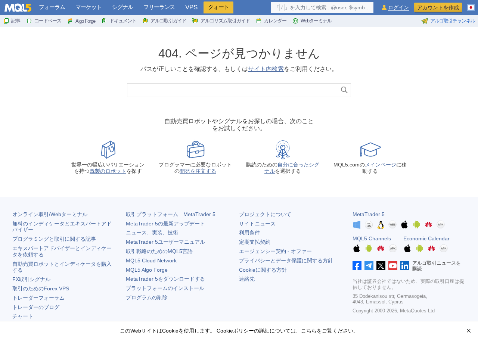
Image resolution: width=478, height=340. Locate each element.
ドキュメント (122, 21)
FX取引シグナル (31, 279)
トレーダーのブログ (35, 307)
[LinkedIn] (404, 265)
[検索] (344, 90)
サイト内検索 (266, 69)
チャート (22, 316)
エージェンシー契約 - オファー (275, 251)
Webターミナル (316, 21)
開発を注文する (198, 171)
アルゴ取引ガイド (168, 21)
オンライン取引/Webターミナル (49, 214)
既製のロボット (108, 171)
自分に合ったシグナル (291, 168)
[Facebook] (357, 265)
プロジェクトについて (265, 214)
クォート (218, 7)
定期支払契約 (254, 242)
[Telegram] (368, 265)
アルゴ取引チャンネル (452, 21)
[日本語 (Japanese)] (471, 4)
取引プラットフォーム (170, 214)
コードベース (47, 21)
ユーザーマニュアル (165, 242)
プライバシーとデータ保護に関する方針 (286, 260)
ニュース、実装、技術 (152, 232)
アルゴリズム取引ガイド (225, 21)
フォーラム (52, 7)
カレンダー (275, 21)
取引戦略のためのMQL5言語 (159, 251)
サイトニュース (257, 224)
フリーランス (159, 7)
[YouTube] (392, 265)
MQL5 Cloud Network (151, 260)
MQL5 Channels (372, 238)
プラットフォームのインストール (165, 288)
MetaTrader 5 (369, 214)
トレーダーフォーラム (38, 298)
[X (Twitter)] (380, 265)
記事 (15, 21)
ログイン (398, 7)
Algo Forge (85, 21)
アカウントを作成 (438, 7)
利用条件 (249, 232)
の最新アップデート (165, 224)
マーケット (88, 7)
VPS (191, 7)
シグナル (122, 7)
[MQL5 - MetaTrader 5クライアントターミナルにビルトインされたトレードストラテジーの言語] (17, 7)
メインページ (380, 165)
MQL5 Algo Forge (147, 270)
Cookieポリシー (234, 331)
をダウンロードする (165, 279)
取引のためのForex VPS (40, 288)
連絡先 (247, 279)
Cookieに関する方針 (263, 270)
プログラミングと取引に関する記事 (54, 239)
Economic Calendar (426, 238)
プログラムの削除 (147, 297)
